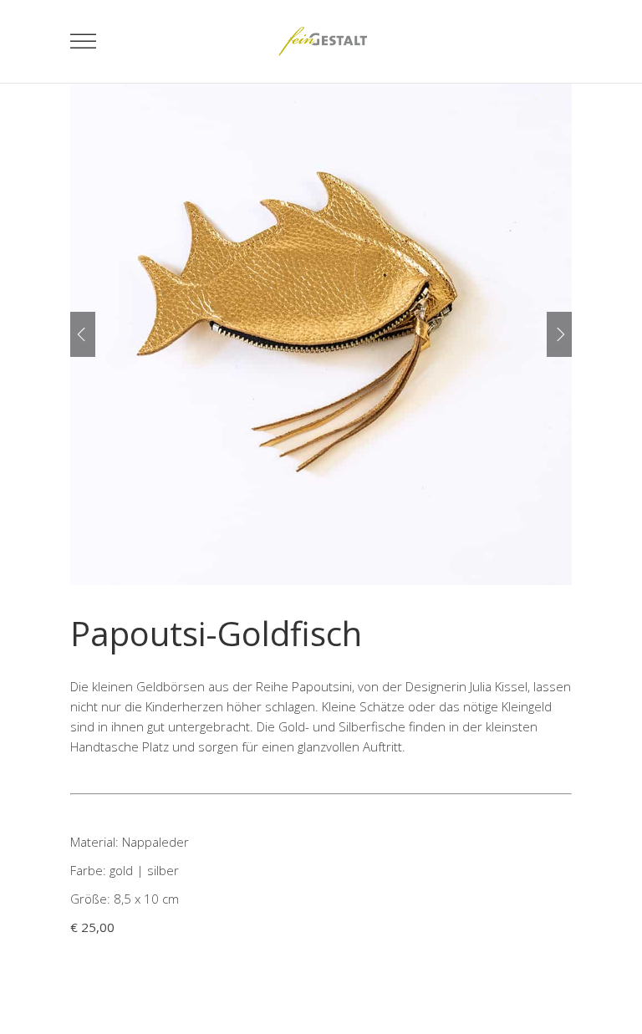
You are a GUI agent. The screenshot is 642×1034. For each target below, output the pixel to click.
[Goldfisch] (321, 334)
